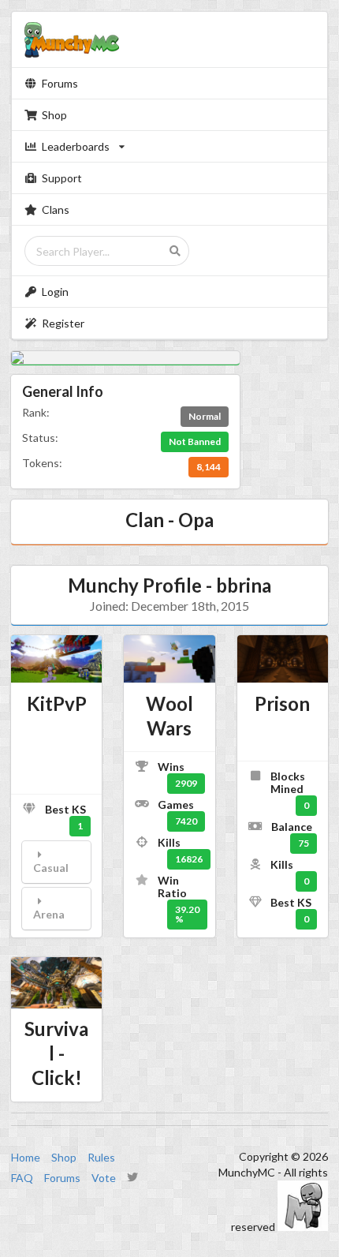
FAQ (22, 1177)
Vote (103, 1177)
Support (62, 178)
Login (55, 291)
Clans (55, 209)
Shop (54, 115)
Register (63, 323)
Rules (101, 1157)
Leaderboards (76, 146)
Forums (60, 83)
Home (25, 1157)
